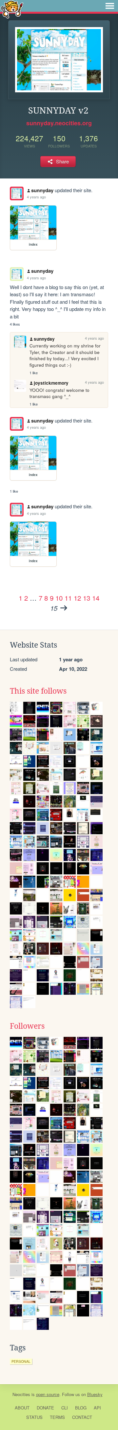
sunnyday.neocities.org (59, 123)
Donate (45, 1408)
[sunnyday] (16, 193)
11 (68, 598)
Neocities (21, 1394)
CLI (64, 1408)
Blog (81, 1408)
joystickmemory (51, 383)
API (97, 1408)
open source (47, 1394)
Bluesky (95, 1394)
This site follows (38, 691)
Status (34, 1417)
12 (77, 598)
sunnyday (42, 190)
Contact (82, 1417)
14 (95, 598)
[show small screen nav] (110, 6)
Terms (57, 1417)
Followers (27, 1026)
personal (20, 1361)
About (22, 1408)
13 (86, 598)
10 (59, 598)
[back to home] (12, 9)
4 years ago (36, 196)
